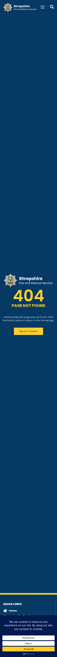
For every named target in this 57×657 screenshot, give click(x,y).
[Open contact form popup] (52, 7)
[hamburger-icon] (42, 7)
